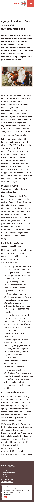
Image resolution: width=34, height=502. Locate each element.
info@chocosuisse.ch (7, 481)
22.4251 (19, 145)
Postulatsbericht (8, 129)
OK (5, 497)
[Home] (19, 3)
